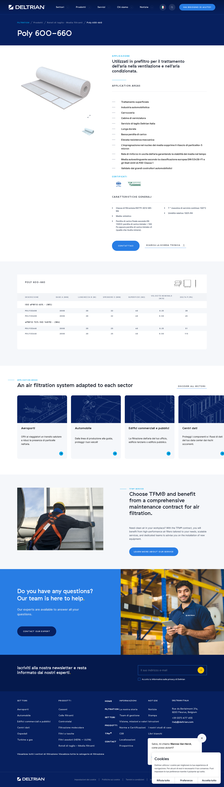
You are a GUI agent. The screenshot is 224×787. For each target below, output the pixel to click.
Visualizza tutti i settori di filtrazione (37, 754)
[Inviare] (201, 670)
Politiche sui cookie (111, 779)
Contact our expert (36, 631)
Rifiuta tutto (163, 780)
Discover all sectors (191, 386)
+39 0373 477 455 (182, 718)
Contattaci (125, 245)
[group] (63, 7)
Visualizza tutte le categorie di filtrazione (81, 754)
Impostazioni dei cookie (85, 779)
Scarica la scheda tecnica (163, 245)
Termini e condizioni (135, 779)
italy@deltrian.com (182, 722)
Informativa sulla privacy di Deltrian (168, 679)
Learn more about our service (154, 551)
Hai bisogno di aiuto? (197, 7)
